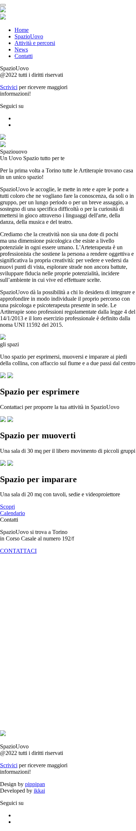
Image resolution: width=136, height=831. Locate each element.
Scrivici (8, 87)
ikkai (39, 791)
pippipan (35, 784)
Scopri (7, 507)
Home (22, 30)
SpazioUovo (29, 36)
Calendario (12, 513)
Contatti (24, 56)
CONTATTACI (18, 551)
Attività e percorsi (35, 43)
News (21, 49)
